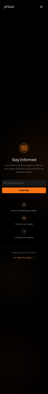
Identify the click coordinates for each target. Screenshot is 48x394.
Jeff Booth (9, 7)
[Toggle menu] (41, 6)
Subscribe (24, 190)
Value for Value (24, 257)
